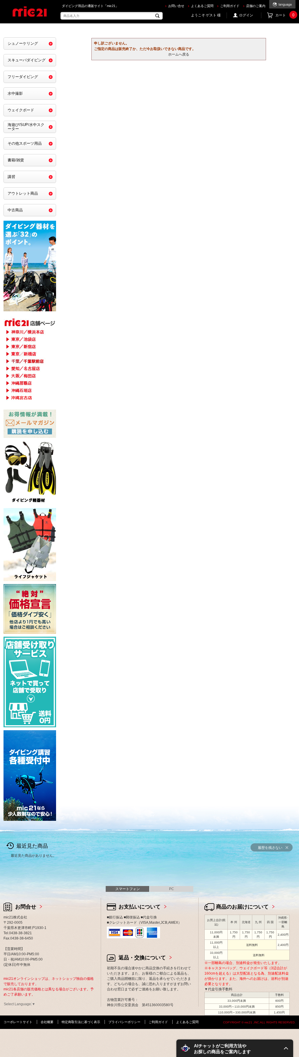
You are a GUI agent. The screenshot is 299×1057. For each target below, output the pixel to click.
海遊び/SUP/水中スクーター (26, 126)
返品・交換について (142, 958)
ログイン (246, 15)
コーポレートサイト (18, 1022)
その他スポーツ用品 (25, 143)
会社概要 (47, 1022)
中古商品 (15, 210)
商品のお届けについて (242, 907)
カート (284, 15)
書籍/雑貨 (16, 160)
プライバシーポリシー (124, 1022)
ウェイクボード (21, 110)
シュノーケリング (23, 43)
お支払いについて (140, 907)
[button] (234, 1048)
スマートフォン (127, 889)
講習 (11, 177)
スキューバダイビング (27, 60)
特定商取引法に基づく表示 (81, 1022)
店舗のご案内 (255, 6)
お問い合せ (176, 6)
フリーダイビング (23, 77)
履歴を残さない (270, 848)
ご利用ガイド (229, 6)
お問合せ (25, 907)
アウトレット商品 (23, 193)
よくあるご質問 (202, 6)
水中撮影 (15, 93)
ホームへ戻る (178, 54)
